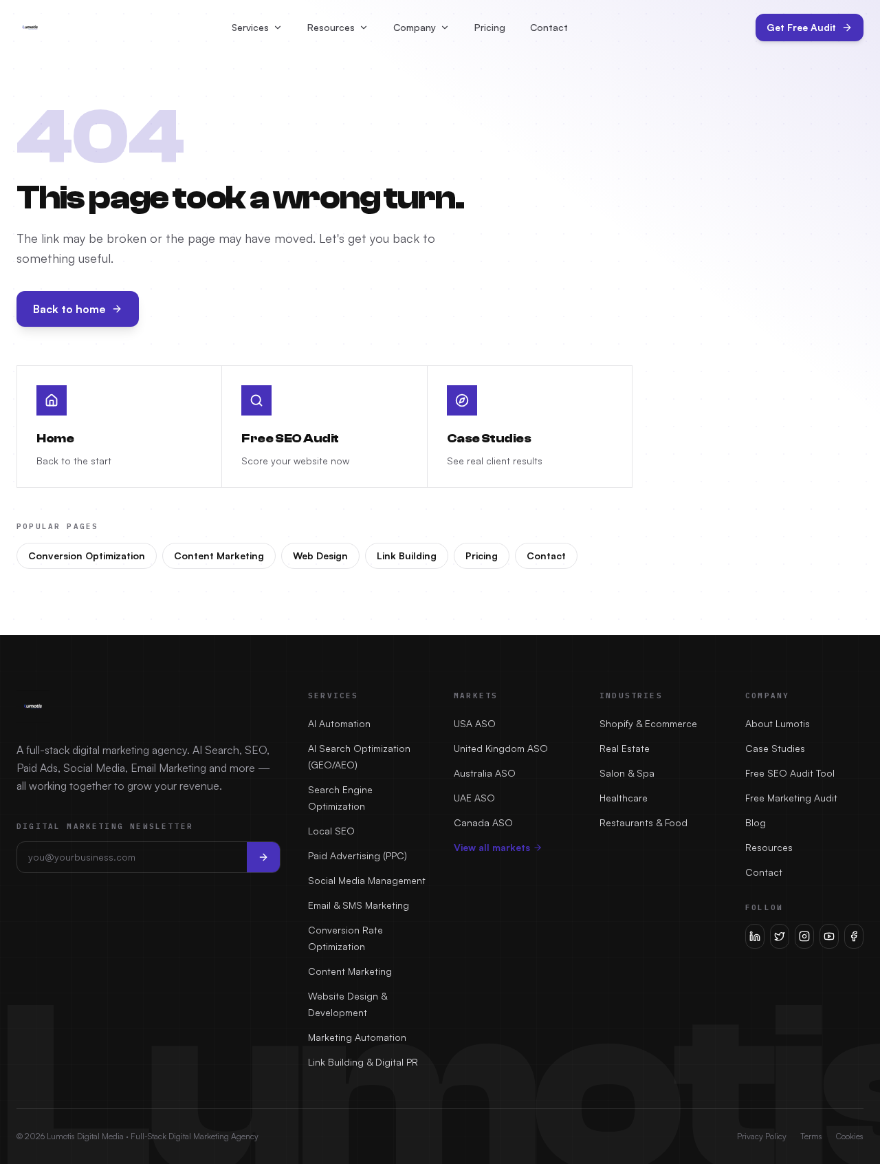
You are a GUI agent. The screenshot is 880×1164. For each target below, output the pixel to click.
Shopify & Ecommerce (648, 723)
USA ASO (475, 723)
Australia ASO (485, 773)
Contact (549, 27)
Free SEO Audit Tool (790, 773)
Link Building (407, 555)
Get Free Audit (801, 27)
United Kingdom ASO (501, 748)
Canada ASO (483, 822)
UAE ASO (474, 798)
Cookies (850, 1136)
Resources (331, 27)
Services (250, 27)
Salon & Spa (627, 773)
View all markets (492, 847)
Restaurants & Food (644, 822)
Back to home (69, 309)
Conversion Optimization (86, 555)
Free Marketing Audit (791, 798)
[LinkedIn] (754, 936)
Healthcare (624, 798)
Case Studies (775, 748)
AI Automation (339, 723)
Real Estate (625, 748)
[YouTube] (829, 936)
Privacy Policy (761, 1136)
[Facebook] (854, 936)
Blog (755, 822)
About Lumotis (777, 723)
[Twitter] (779, 936)
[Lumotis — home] (30, 27)
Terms (811, 1136)
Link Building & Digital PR (363, 1062)
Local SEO (331, 831)
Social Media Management (367, 880)
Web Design (320, 555)
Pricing (489, 27)
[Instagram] (804, 936)
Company (414, 27)
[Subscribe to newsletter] (263, 857)
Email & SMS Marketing (358, 905)
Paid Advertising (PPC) (357, 855)
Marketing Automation (357, 1037)
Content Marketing (219, 555)
